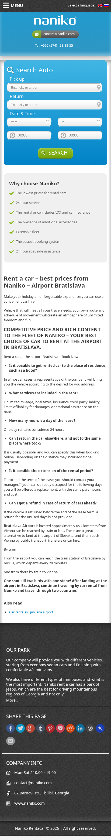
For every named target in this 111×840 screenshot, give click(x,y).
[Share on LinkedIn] (80, 731)
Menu (17, 5)
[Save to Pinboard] (100, 731)
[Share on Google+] (30, 731)
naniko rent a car (47, 24)
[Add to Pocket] (60, 731)
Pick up (17, 79)
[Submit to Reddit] (70, 731)
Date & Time (22, 114)
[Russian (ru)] (106, 6)
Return (17, 96)
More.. (12, 700)
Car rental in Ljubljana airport (31, 612)
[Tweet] (20, 731)
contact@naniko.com (59, 34)
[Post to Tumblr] (40, 731)
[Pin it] (50, 731)
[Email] (10, 744)
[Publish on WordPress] (90, 731)
